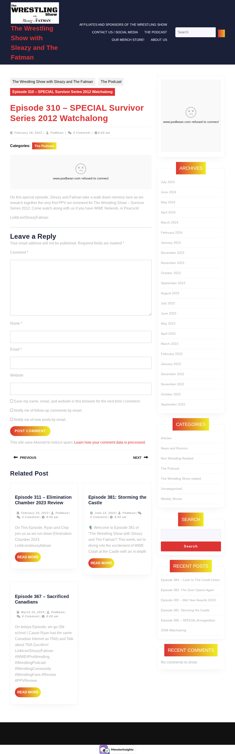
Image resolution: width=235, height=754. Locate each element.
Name (16, 323)
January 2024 (171, 242)
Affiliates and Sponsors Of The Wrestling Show (123, 24)
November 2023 (172, 263)
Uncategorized (171, 488)
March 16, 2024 (32, 612)
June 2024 (168, 192)
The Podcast (155, 32)
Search (191, 519)
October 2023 (171, 273)
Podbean (57, 132)
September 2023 (173, 283)
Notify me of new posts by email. (40, 420)
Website (16, 375)
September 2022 (173, 404)
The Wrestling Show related (181, 478)
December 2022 (172, 374)
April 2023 (168, 333)
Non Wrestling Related (177, 458)
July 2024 (168, 182)
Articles (166, 438)
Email (16, 349)
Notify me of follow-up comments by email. (48, 410)
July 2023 (168, 303)
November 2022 (172, 384)
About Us (159, 40)
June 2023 (168, 313)
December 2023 (172, 253)
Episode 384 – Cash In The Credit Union (190, 580)
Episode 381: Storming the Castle (185, 610)
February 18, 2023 (28, 132)
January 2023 (171, 364)
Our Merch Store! (128, 40)
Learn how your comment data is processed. (110, 442)
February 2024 (171, 232)
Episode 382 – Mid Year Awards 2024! (188, 600)
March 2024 (169, 222)
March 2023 (169, 344)
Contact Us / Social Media (115, 32)
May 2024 (168, 202)
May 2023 (168, 323)
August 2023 (170, 293)
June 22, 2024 (105, 513)
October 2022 (171, 394)
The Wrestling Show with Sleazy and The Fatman (52, 82)
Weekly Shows (171, 499)
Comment (19, 252)
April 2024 (168, 212)
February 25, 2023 (35, 513)
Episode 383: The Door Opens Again (187, 590)
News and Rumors (174, 448)
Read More (29, 558)
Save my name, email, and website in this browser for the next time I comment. (77, 401)
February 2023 (171, 354)
